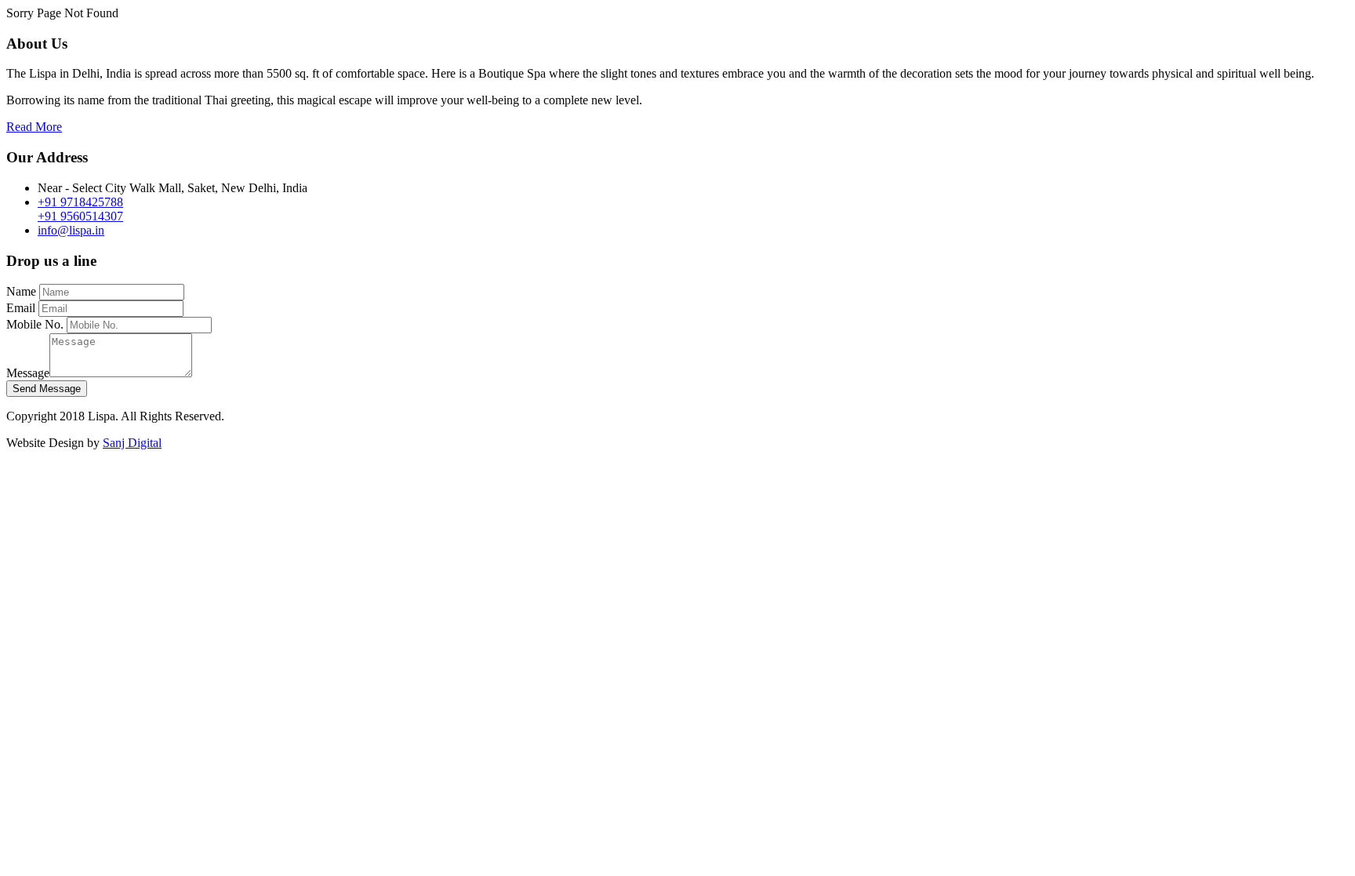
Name (21, 291)
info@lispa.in (71, 230)
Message (27, 373)
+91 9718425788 (80, 202)
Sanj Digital (132, 442)
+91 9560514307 (80, 216)
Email (20, 307)
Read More (34, 126)
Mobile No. (35, 324)
